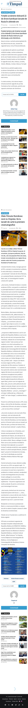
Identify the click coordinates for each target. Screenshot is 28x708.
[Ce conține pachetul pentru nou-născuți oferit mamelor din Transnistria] (23, 166)
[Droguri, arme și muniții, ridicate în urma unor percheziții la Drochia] (23, 153)
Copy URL (22, 94)
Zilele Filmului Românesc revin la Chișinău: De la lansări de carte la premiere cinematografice (8, 131)
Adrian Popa (5, 25)
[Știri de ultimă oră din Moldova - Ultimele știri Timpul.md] (14, 3)
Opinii (15, 699)
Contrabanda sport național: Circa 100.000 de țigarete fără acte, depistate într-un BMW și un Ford (8, 159)
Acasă (3, 9)
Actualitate (9, 9)
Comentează (14, 121)
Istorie (19, 699)
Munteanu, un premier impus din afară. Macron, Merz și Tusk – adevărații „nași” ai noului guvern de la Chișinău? (9, 138)
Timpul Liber (15, 701)
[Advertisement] (14, 192)
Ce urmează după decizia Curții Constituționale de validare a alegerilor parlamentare (9, 145)
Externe (12, 12)
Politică (11, 699)
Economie (8, 701)
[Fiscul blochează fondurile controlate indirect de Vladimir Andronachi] (23, 172)
